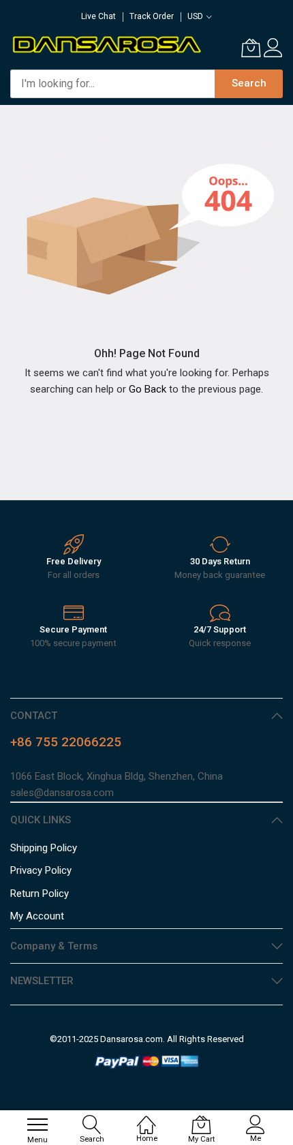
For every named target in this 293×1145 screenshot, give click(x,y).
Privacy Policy (41, 870)
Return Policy (39, 893)
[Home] (146, 1118)
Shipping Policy (43, 848)
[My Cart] (250, 47)
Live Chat (98, 16)
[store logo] (106, 43)
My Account (37, 916)
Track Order (151, 16)
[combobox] (112, 84)
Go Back (147, 389)
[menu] (37, 1124)
